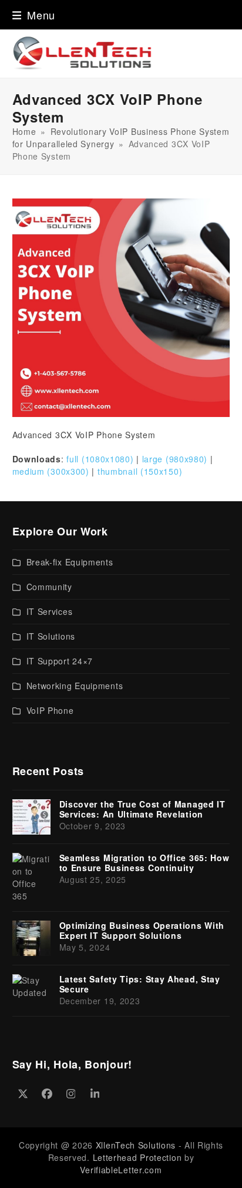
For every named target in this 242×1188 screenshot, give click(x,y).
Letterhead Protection (137, 1157)
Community (49, 587)
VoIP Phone (50, 710)
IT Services (49, 611)
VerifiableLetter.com (121, 1170)
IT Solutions (50, 636)
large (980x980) (175, 459)
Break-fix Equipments (69, 562)
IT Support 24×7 (59, 661)
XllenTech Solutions (136, 1145)
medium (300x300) (50, 471)
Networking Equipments (74, 685)
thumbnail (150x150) (140, 471)
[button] (34, 14)
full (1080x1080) (99, 459)
